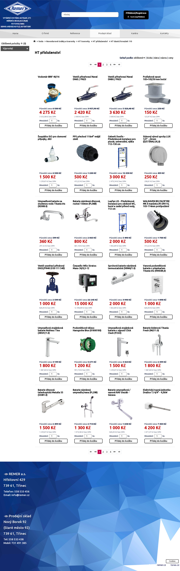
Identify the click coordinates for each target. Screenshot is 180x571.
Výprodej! (8, 48)
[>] (114, 65)
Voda (40, 41)
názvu (164, 58)
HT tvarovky (84, 41)
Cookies (172, 561)
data (156, 58)
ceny (170, 58)
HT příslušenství (100, 41)
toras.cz (175, 565)
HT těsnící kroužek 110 (121, 41)
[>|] (119, 65)
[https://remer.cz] (34, 41)
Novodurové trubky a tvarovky (60, 41)
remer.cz (161, 565)
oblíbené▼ (139, 58)
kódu (149, 58)
